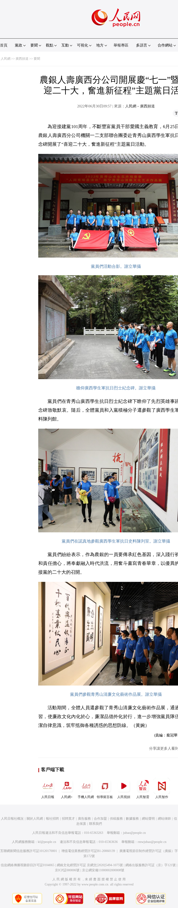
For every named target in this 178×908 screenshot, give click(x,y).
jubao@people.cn (134, 833)
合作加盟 (100, 818)
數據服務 (132, 818)
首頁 (3, 45)
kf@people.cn (47, 842)
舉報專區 (121, 45)
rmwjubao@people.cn (152, 842)
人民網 (5, 58)
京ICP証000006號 (67, 870)
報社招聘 (52, 818)
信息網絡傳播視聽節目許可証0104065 (27, 865)
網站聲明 (148, 818)
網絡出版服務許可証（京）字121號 (150, 865)
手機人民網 (86, 797)
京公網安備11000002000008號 (103, 870)
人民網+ (67, 797)
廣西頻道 (22, 58)
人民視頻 (123, 797)
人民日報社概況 (12, 818)
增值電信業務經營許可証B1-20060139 (88, 851)
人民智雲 (142, 797)
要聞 (37, 58)
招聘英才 (68, 818)
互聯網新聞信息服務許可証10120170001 (28, 851)
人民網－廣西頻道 (140, 106)
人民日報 (47, 797)
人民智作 (161, 797)
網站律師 (164, 818)
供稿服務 (116, 818)
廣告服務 (84, 818)
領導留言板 (105, 797)
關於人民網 (35, 818)
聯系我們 (95, 823)
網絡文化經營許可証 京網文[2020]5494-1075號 (90, 865)
